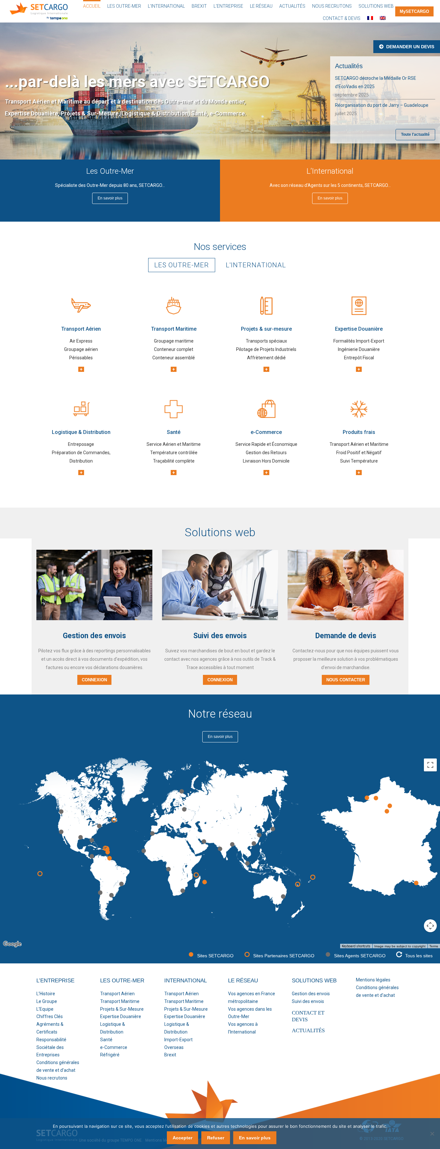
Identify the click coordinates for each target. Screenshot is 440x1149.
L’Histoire (45, 993)
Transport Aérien (117, 993)
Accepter (182, 1137)
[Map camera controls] (430, 925)
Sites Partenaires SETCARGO (283, 955)
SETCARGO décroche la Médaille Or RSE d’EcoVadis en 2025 (375, 82)
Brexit (170, 1054)
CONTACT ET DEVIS (308, 1016)
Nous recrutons (51, 1077)
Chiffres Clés (49, 1016)
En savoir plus (255, 1137)
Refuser (215, 1137)
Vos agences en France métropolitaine (251, 997)
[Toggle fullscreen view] (430, 764)
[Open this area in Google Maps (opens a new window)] (12, 944)
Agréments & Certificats (49, 1028)
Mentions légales (373, 979)
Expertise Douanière (120, 1016)
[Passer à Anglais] (383, 17)
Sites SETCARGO (215, 955)
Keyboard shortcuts (356, 946)
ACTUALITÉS (308, 1030)
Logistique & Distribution (112, 1028)
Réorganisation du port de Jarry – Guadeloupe (381, 105)
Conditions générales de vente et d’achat (57, 1066)
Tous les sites (419, 955)
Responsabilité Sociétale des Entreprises (51, 1047)
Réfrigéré (110, 1054)
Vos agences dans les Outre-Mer (250, 1013)
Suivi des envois (308, 1001)
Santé (106, 1039)
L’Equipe (44, 1009)
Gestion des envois (311, 993)
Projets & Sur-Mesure (122, 1009)
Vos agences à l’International (243, 1028)
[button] (254, 843)
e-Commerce (113, 1047)
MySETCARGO (414, 11)
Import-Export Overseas (178, 1043)
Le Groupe (46, 1001)
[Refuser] (432, 1133)
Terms (433, 946)
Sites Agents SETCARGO (360, 955)
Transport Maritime (119, 1001)
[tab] (181, 265)
